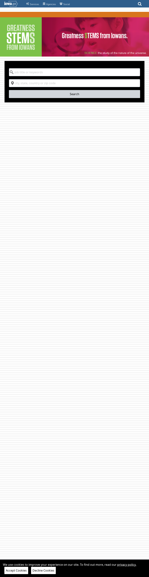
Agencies (51, 4)
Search (74, 94)
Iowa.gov (13, 4)
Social (66, 4)
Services (34, 4)
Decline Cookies (43, 570)
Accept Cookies (16, 570)
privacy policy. (126, 565)
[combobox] (74, 72)
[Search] (140, 5)
